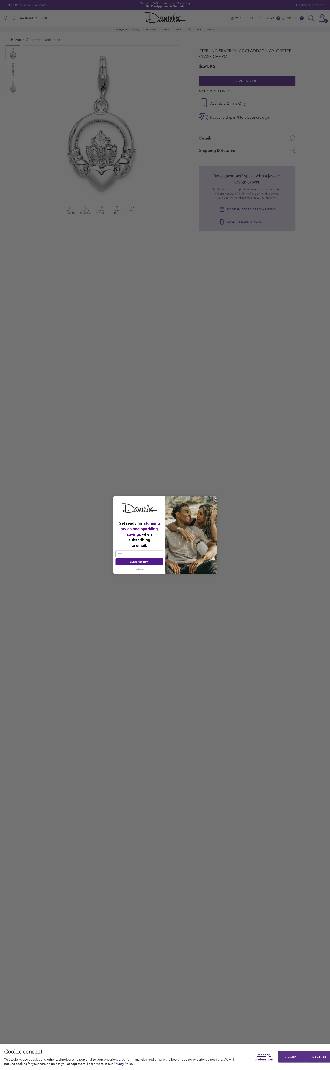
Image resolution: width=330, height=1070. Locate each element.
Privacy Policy (123, 1064)
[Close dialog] (213, 499)
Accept (291, 1057)
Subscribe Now (139, 562)
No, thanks (139, 569)
